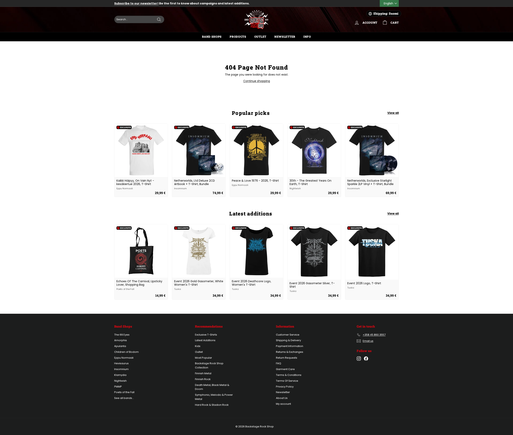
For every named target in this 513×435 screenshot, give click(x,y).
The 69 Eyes (121, 335)
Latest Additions (205, 340)
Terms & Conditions (288, 375)
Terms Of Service (287, 381)
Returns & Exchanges (289, 352)
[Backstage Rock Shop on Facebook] (366, 358)
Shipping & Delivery (288, 340)
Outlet (260, 36)
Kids (197, 346)
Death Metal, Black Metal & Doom (212, 387)
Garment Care (285, 369)
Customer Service (287, 335)
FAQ (278, 363)
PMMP (118, 386)
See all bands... (124, 398)
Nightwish (120, 381)
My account (283, 404)
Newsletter (284, 36)
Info (307, 36)
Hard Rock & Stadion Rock (212, 405)
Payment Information (289, 346)
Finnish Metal (203, 373)
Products (238, 36)
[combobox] (139, 19)
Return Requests (286, 358)
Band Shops (212, 36)
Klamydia (120, 375)
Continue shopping (256, 81)
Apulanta (120, 346)
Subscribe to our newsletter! (136, 3)
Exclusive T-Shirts (206, 335)
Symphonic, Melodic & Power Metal (214, 397)
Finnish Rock (203, 379)
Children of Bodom (126, 352)
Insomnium (121, 369)
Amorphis (120, 340)
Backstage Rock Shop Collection (209, 365)
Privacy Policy (285, 386)
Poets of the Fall (124, 392)
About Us (282, 398)
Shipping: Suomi (385, 13)
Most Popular (203, 358)
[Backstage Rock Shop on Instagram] (359, 358)
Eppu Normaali (123, 358)
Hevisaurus (121, 363)
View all (393, 113)
